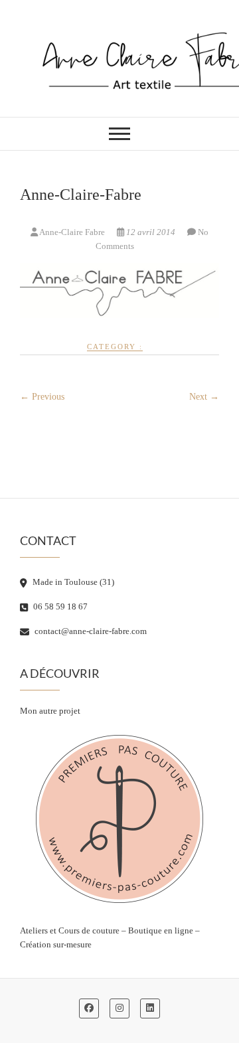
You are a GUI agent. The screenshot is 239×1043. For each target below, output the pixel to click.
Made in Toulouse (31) (72, 582)
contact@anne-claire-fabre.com (90, 631)
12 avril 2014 (150, 232)
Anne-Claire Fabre (72, 232)
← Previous (42, 397)
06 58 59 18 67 (59, 606)
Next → (204, 397)
